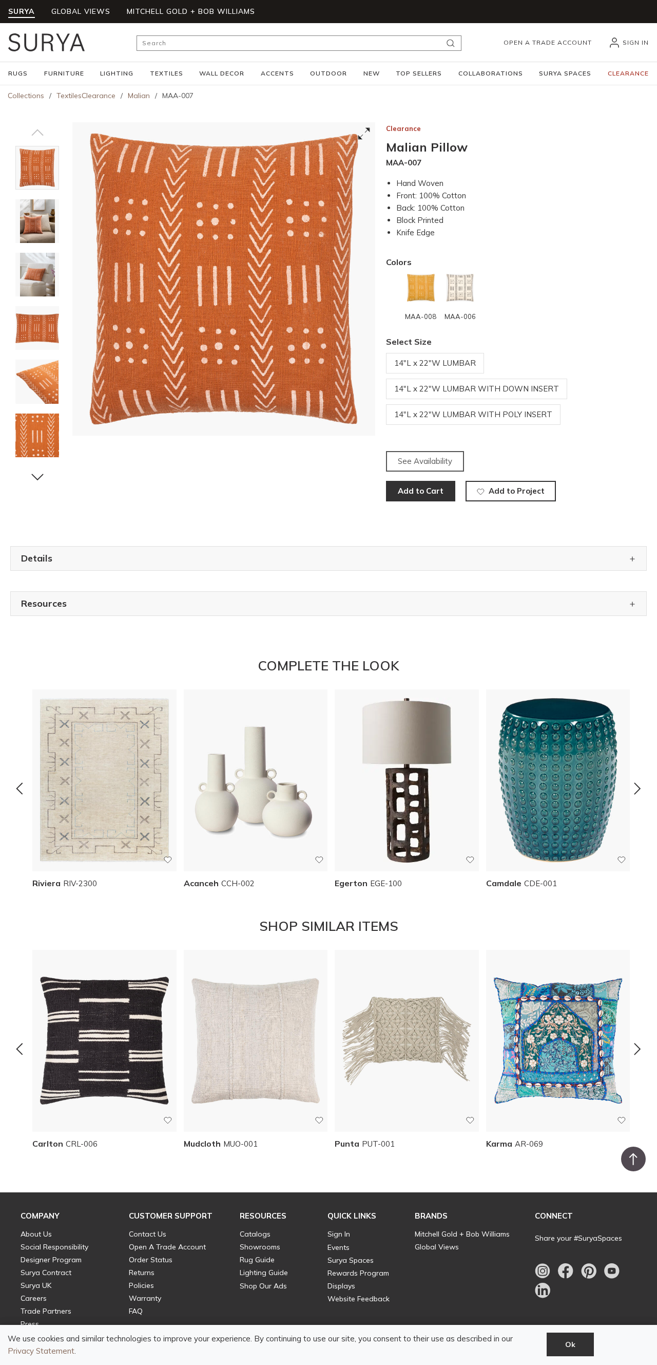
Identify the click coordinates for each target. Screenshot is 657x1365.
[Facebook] (565, 1271)
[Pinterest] (588, 1271)
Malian (139, 95)
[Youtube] (612, 1271)
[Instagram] (542, 1271)
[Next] (637, 788)
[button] (18, 73)
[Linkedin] (542, 1290)
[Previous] (19, 788)
